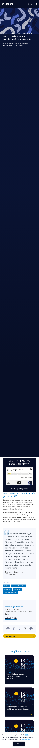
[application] (19, 740)
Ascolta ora (10, 636)
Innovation (7, 589)
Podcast (6, 586)
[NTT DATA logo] (7, 4)
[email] (8, 628)
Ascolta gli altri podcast (19, 489)
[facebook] (13, 628)
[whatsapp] (31, 628)
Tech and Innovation (19, 586)
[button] (29, 4)
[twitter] (25, 628)
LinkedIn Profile (11, 618)
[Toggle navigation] (37, 4)
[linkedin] (19, 628)
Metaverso (17, 589)
